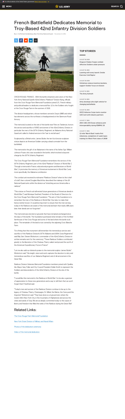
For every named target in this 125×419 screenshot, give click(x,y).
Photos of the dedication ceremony (27, 327)
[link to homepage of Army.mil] (62, 6)
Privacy (40, 410)
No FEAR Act (83, 410)
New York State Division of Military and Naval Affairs (33, 321)
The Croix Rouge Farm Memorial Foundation (31, 316)
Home (20, 410)
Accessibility (64, 410)
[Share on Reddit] (26, 40)
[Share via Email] (36, 40)
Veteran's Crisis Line (99, 410)
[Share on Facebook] (21, 40)
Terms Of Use (50, 410)
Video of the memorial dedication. (27, 332)
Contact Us (29, 410)
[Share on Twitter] (16, 40)
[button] (1, 4)
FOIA (74, 410)
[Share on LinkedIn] (31, 40)
